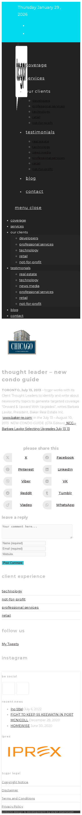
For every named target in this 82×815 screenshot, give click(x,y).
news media (29, 286)
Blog (14, 310)
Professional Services (20, 607)
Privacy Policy (12, 806)
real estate (28, 274)
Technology (12, 591)
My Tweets (10, 644)
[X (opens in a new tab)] (30, 25)
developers (28, 238)
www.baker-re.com (17, 418)
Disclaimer (10, 790)
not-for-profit (30, 262)
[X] (8, 688)
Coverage (18, 220)
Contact (16, 316)
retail (23, 256)
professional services (36, 244)
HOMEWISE (20, 726)
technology (28, 250)
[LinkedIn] (22, 688)
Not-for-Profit (13, 599)
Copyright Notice (15, 782)
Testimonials (20, 268)
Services (17, 226)
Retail (6, 615)
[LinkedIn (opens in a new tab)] (30, 33)
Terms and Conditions (18, 798)
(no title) (16, 709)
